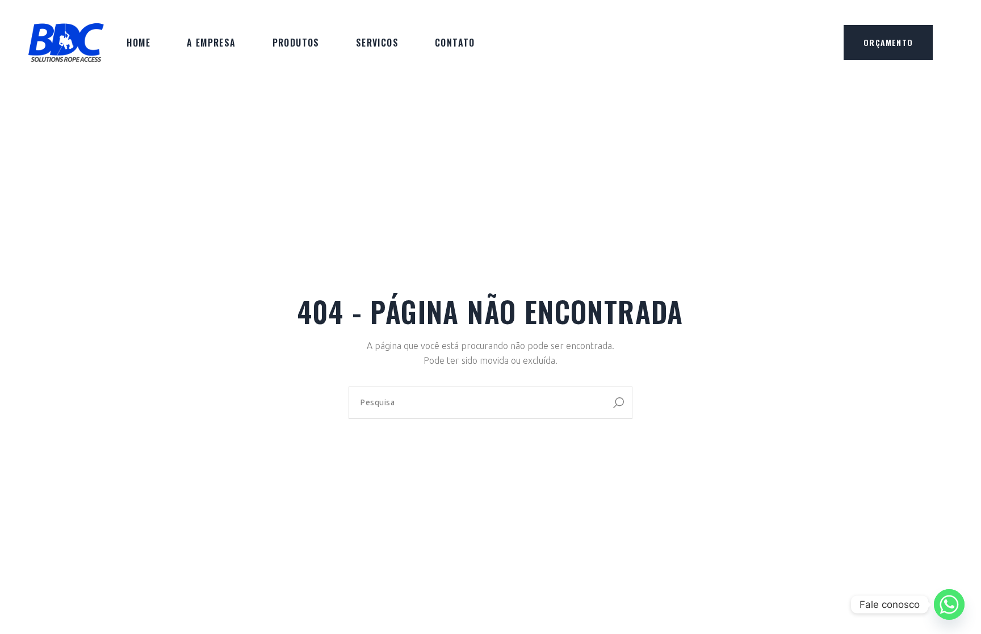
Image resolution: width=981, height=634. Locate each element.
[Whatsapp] (949, 604)
